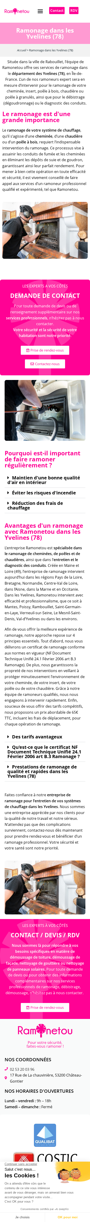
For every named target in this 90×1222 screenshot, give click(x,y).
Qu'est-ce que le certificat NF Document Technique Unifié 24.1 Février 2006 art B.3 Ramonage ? (44, 752)
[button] (40, 11)
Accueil (21, 50)
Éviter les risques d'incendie (44, 493)
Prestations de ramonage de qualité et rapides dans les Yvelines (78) (42, 771)
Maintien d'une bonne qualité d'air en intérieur (43, 480)
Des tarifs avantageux (37, 736)
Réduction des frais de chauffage (35, 505)
